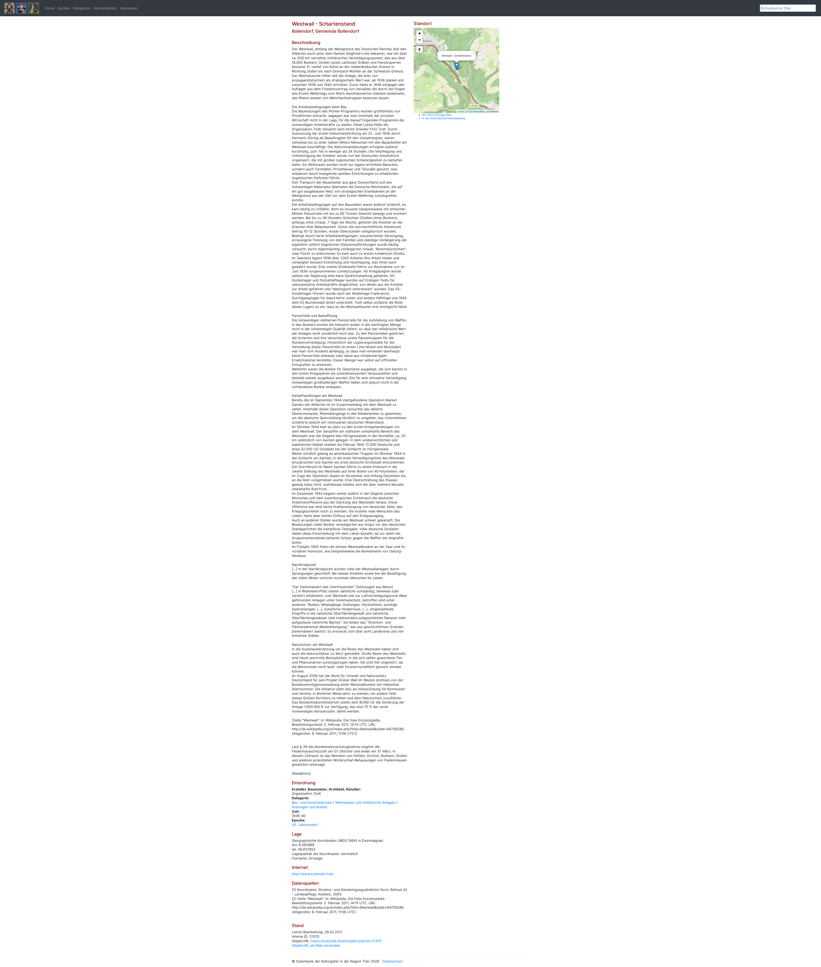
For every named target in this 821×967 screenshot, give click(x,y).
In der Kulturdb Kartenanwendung (443, 118)
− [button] (419, 40)
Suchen (64, 8)
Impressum (128, 8)
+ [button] (419, 33)
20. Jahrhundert (305, 825)
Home (50, 8)
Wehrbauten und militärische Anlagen (365, 802)
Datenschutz (392, 961)
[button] (812, 8)
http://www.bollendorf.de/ (313, 874)
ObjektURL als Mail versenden (316, 945)
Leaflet (460, 111)
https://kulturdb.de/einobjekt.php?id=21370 (346, 941)
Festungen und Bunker (310, 807)
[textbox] (788, 8)
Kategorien (82, 8)
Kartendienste (105, 8)
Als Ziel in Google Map (436, 114)
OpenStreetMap (477, 111)
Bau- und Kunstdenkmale (312, 802)
